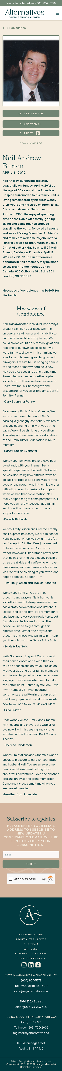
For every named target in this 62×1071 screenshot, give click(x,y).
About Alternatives (31, 939)
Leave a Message (31, 113)
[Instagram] (24, 964)
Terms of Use (44, 1061)
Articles (31, 948)
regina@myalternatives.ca (31, 1033)
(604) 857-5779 (45, 3)
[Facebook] (38, 964)
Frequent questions (31, 953)
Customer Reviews (31, 958)
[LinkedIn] (31, 964)
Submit (31, 864)
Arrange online (31, 934)
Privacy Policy (18, 1061)
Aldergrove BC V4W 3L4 (31, 1007)
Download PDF (31, 143)
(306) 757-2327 (31, 1022)
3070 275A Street (31, 1001)
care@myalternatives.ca (31, 991)
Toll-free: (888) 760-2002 (31, 1027)
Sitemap (30, 1061)
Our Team (31, 944)
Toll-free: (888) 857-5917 (31, 986)
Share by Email (31, 124)
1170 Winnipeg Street (31, 1043)
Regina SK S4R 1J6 (31, 1048)
